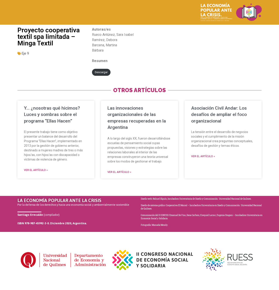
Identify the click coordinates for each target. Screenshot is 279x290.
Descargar (101, 72)
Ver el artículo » (36, 170)
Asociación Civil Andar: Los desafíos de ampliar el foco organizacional (219, 114)
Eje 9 (25, 53)
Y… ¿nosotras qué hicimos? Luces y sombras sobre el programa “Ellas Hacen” (52, 114)
